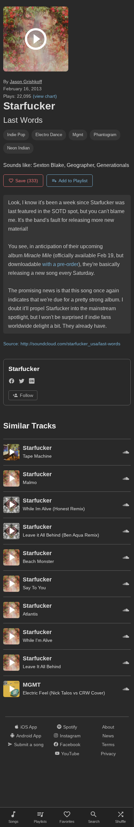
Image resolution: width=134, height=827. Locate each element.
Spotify (70, 727)
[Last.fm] (32, 382)
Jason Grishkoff (26, 81)
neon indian (18, 148)
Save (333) (26, 180)
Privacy (108, 753)
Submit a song (29, 744)
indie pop (16, 134)
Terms (108, 744)
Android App (28, 735)
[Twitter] (22, 382)
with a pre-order (60, 264)
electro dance (48, 134)
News (108, 735)
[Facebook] (11, 382)
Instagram (70, 735)
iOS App (28, 727)
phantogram (105, 134)
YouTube (70, 753)
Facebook (70, 744)
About (108, 727)
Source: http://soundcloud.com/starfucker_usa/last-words (61, 343)
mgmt (78, 134)
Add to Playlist (73, 180)
